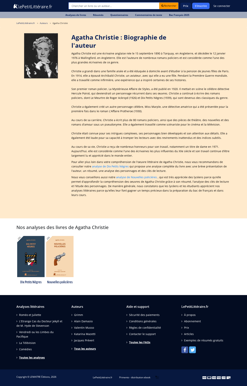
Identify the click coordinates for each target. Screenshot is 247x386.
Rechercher (169, 5)
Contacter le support (142, 334)
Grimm (78, 315)
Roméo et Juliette (30, 315)
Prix (185, 6)
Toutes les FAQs (139, 342)
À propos (190, 315)
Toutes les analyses (32, 357)
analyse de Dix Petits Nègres (110, 166)
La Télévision (27, 343)
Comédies (25, 349)
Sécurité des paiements (144, 315)
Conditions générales (142, 321)
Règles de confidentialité (145, 327)
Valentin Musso (84, 327)
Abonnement (192, 321)
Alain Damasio (83, 321)
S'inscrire (201, 6)
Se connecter (221, 6)
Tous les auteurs (85, 348)
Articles (189, 334)
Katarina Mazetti (85, 334)
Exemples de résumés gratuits (203, 340)
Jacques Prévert (84, 340)
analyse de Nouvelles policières (136, 177)
